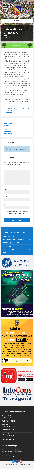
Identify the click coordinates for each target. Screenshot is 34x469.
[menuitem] (17, 229)
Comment (7, 168)
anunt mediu (9, 113)
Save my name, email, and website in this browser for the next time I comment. (17, 213)
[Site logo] (17, 15)
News (10, 37)
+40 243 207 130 (6, 417)
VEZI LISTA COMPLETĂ (8, 439)
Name (6, 189)
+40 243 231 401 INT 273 (8, 422)
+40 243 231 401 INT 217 (8, 435)
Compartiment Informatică (21, 109)
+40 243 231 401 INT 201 (8, 431)
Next (5, 129)
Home (5, 37)
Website (6, 204)
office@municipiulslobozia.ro (13, 456)
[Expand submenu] (29, 232)
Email (6, 197)
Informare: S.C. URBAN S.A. (9, 132)
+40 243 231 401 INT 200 (8, 426)
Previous (6, 121)
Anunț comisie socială (9, 124)
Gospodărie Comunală (12, 110)
